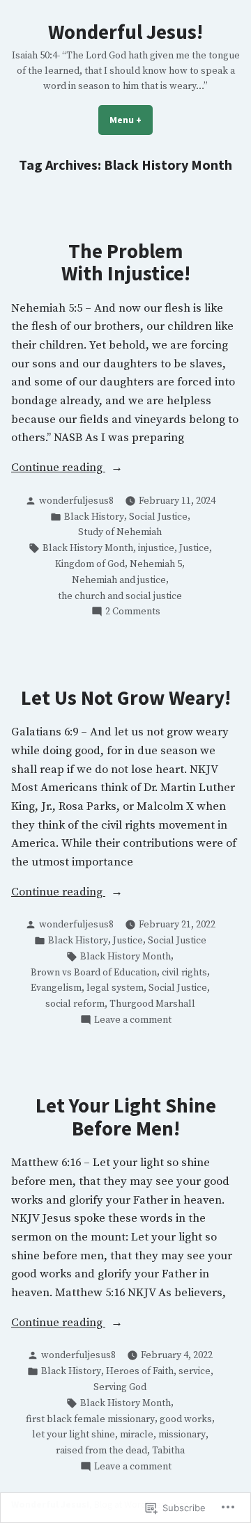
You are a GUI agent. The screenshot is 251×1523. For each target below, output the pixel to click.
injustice (156, 548)
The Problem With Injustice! (125, 262)
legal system (115, 988)
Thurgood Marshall (152, 1004)
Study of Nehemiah (120, 532)
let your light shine (73, 1434)
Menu (131, 119)
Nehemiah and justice (119, 580)
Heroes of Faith (140, 1371)
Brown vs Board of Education (94, 972)
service (194, 1371)
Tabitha (168, 1450)
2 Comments (132, 612)
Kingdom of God (90, 564)
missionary (182, 1434)
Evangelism (56, 988)
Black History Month (88, 548)
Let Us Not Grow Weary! (126, 697)
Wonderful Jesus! (125, 32)
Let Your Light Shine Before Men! (126, 1116)
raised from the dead (101, 1450)
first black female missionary (90, 1419)
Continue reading (58, 469)
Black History (94, 517)
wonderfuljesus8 (76, 501)
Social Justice (158, 517)
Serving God (119, 1387)
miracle (136, 1434)
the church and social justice (120, 596)
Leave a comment (133, 1020)
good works (186, 1419)
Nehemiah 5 (156, 564)
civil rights (184, 972)
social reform (75, 1004)
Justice (194, 548)
